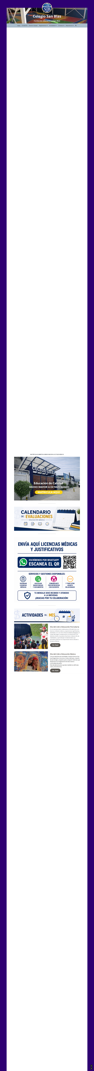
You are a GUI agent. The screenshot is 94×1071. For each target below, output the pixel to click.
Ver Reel (55, 645)
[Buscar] (76, 25)
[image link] (47, 478)
